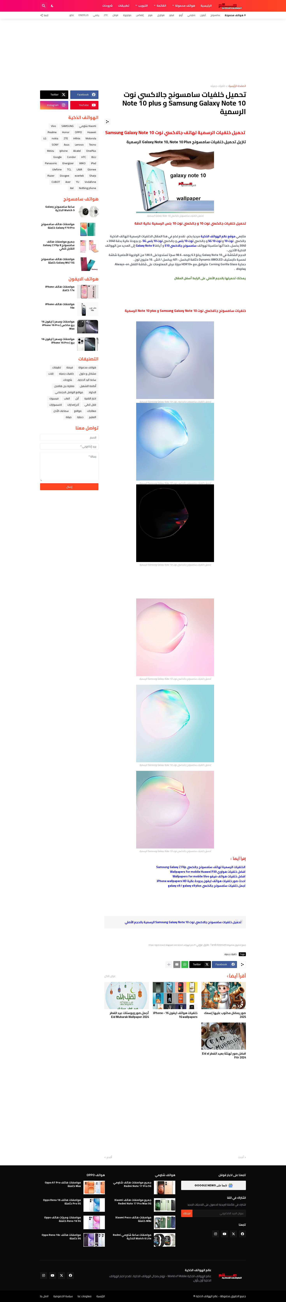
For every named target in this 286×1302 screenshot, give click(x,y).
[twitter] (233, 1233)
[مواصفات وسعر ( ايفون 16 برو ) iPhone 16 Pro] (87, 344)
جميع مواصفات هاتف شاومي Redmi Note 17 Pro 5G (132, 1184)
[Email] (176, 964)
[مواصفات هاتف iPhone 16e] (87, 309)
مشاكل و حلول (87, 373)
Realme (52, 132)
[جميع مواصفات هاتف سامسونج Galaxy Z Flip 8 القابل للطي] (87, 246)
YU (77, 181)
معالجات (91, 410)
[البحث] (43, 6)
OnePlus (83, 15)
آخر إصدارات (73, 404)
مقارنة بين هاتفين (64, 386)
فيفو (171, 15)
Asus (66, 144)
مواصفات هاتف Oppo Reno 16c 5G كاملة (61, 1236)
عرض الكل (110, 976)
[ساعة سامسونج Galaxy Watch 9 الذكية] (87, 212)
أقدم (109, 1157)
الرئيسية (206, 5)
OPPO (78, 132)
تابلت (51, 373)
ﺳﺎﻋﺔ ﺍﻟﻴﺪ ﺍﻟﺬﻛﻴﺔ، (86, 379)
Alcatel (77, 150)
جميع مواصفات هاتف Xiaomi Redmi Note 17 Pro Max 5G (132, 1201)
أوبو (181, 15)
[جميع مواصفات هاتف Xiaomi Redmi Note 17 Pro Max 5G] (164, 1205)
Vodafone (90, 181)
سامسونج (215, 15)
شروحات (107, 5)
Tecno (92, 144)
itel (72, 188)
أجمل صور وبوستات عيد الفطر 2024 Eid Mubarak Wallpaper (129, 1015)
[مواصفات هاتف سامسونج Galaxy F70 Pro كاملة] (87, 229)
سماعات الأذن (61, 410)
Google (57, 157)
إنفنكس (140, 15)
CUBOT (56, 181)
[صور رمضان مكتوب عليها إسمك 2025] (223, 995)
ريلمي (96, 15)
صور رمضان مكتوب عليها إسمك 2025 (225, 1015)
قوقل (115, 15)
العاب (67, 398)
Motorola (91, 138)
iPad (93, 163)
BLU (93, 157)
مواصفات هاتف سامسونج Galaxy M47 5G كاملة (58, 260)
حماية (80, 417)
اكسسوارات (55, 404)
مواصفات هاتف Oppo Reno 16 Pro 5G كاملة (62, 1201)
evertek (79, 175)
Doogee (64, 175)
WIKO (82, 163)
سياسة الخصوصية (63, 1296)
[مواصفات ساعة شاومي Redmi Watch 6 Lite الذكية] (164, 1240)
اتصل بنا (44, 1296)
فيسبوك (54, 398)
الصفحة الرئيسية (237, 86)
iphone (64, 150)
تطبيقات (123, 5)
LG (44, 138)
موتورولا (127, 15)
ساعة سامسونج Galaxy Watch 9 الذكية (60, 208)
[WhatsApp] (184, 964)
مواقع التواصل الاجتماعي (69, 392)
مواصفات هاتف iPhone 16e (60, 305)
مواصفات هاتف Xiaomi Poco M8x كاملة (133, 1219)
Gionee (92, 169)
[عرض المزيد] (168, 964)
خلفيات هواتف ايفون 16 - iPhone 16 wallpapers (175, 1015)
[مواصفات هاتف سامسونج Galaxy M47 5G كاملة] (87, 264)
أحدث (241, 1157)
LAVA (79, 169)
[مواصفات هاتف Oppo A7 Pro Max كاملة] (94, 1187)
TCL (69, 169)
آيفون (203, 15)
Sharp (92, 175)
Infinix (76, 138)
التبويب (143, 5)
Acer (68, 181)
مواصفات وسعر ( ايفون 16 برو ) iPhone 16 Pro (58, 340)
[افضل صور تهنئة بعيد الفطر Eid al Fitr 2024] (223, 1036)
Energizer (68, 163)
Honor (65, 132)
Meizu (50, 150)
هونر (150, 15)
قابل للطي (90, 404)
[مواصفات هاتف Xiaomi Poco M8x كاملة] (164, 1222)
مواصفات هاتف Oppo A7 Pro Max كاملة (63, 1184)
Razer (50, 175)
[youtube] (224, 1233)
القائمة (161, 5)
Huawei (91, 132)
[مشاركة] (107, 122)
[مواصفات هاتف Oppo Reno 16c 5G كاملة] (94, 1240)
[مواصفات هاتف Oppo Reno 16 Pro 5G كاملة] (94, 1205)
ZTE (106, 15)
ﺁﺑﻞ (77, 398)
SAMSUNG (67, 125)
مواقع (78, 410)
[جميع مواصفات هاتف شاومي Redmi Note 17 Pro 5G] (164, 1187)
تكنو (71, 15)
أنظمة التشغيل (88, 386)
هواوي (161, 15)
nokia (55, 138)
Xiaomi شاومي (87, 125)
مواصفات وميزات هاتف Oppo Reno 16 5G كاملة (62, 1219)
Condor (71, 157)
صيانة (69, 417)
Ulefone (57, 169)
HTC (83, 157)
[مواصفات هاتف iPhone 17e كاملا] (87, 291)
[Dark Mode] (52, 6)
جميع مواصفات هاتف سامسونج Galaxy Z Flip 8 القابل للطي (59, 245)
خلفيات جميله (218, 86)
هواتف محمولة (185, 5)
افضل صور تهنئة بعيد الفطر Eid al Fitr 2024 (224, 1055)
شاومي (191, 15)
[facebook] (242, 1233)
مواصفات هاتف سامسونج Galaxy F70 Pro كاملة (58, 225)
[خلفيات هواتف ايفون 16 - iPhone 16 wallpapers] (175, 995)
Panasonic (51, 163)
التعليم (92, 417)
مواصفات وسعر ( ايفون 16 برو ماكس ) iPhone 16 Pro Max (58, 325)
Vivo (53, 125)
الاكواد (92, 392)
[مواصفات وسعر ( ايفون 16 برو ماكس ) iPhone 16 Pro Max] (87, 326)
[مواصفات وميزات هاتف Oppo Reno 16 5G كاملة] (94, 1222)
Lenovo (79, 144)
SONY (55, 144)
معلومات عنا (84, 1296)
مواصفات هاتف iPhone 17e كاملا (60, 288)
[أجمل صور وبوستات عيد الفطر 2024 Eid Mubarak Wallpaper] (126, 995)
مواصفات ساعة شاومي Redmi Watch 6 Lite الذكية (132, 1236)
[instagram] (215, 1233)
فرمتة (69, 367)
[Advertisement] (143, 51)
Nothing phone (87, 188)
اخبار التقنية (90, 398)
